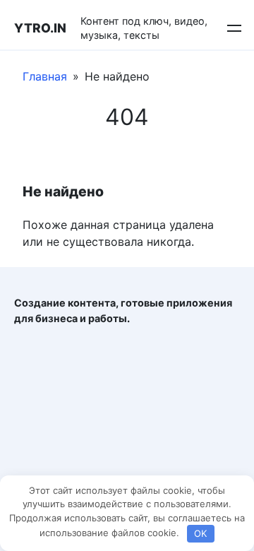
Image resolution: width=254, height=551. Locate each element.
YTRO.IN (40, 27)
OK (200, 533)
